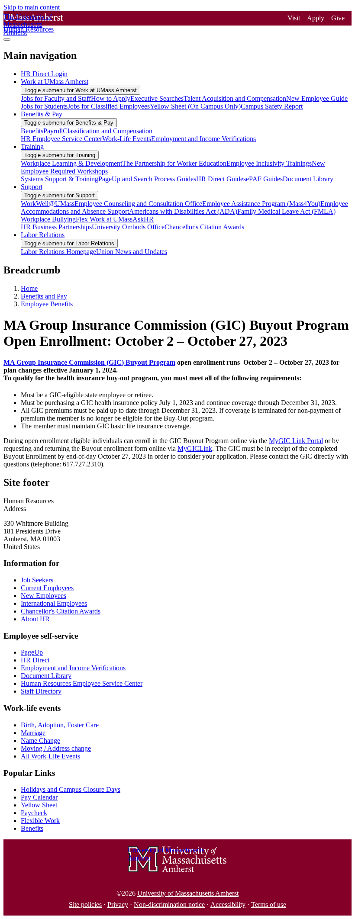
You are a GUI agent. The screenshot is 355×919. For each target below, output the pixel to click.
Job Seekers (37, 580)
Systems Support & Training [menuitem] (59, 179)
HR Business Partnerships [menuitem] (56, 227)
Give (338, 18)
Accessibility (227, 904)
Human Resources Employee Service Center (81, 683)
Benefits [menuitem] (32, 131)
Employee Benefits (47, 304)
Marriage (33, 732)
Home (29, 288)
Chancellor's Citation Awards (60, 611)
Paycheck (34, 812)
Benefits (32, 828)
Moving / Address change (56, 748)
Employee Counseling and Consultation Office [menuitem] (138, 203)
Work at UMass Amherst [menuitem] (54, 81)
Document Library (46, 675)
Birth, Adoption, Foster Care (60, 725)
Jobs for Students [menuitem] (44, 106)
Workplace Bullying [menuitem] (48, 219)
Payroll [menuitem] (53, 131)
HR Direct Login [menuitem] (44, 73)
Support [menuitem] (31, 186)
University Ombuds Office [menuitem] (128, 227)
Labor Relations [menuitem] (43, 234)
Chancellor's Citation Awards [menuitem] (204, 227)
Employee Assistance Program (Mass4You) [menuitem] (261, 203)
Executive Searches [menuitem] (157, 98)
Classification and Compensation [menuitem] (107, 131)
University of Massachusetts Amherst (188, 893)
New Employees (43, 595)
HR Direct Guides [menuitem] (221, 179)
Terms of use (268, 904)
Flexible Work (40, 820)
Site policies (85, 904)
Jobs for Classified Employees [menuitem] (109, 106)
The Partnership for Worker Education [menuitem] (174, 163)
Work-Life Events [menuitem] (126, 138)
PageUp (32, 652)
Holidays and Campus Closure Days (70, 789)
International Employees (54, 603)
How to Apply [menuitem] (110, 98)
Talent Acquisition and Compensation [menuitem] (235, 98)
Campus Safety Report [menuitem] (272, 106)
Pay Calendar (39, 797)
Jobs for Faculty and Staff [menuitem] (56, 98)
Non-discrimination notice (169, 904)
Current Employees (47, 587)
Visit (293, 18)
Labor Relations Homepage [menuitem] (58, 251)
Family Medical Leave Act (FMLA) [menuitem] (286, 211)
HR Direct (35, 660)
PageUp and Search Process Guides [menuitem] (147, 179)
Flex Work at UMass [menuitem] (104, 219)
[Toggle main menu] (6, 39)
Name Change (40, 740)
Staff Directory (41, 691)
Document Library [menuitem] (308, 179)
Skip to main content (31, 7)
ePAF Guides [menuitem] (264, 179)
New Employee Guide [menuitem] (317, 98)
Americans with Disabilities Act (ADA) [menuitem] (183, 211)
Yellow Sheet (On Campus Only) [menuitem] (195, 106)
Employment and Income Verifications (73, 668)
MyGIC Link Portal (296, 440)
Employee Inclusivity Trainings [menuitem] (269, 163)
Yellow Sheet (39, 805)
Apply (315, 18)
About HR (35, 619)
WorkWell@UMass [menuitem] (47, 203)
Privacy (117, 904)
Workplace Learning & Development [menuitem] (71, 163)
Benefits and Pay (44, 296)
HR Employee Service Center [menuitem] (61, 138)
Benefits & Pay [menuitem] (41, 114)
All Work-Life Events (50, 756)
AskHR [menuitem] (143, 219)
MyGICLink (195, 448)
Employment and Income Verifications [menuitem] (203, 138)
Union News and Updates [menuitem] (131, 251)
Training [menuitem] (32, 146)
